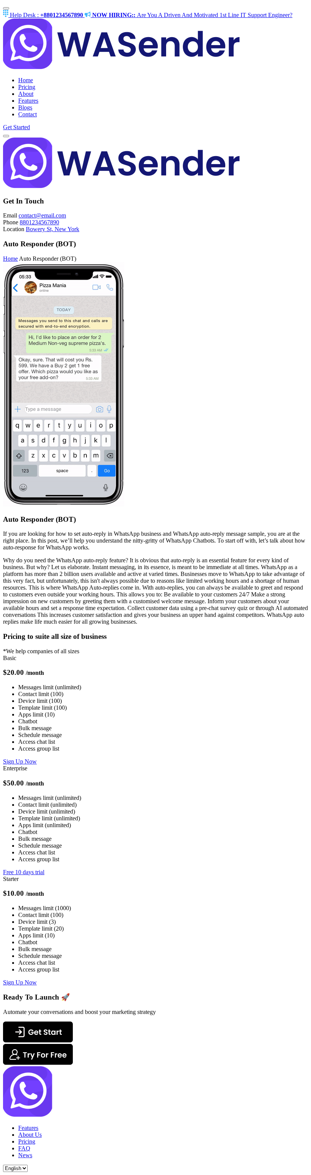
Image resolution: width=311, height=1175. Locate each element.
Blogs (25, 107)
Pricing (26, 87)
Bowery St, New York (52, 229)
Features (28, 100)
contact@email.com (42, 215)
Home (25, 80)
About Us (30, 1134)
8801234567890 (39, 222)
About (25, 94)
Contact (27, 114)
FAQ (24, 1148)
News (25, 1155)
